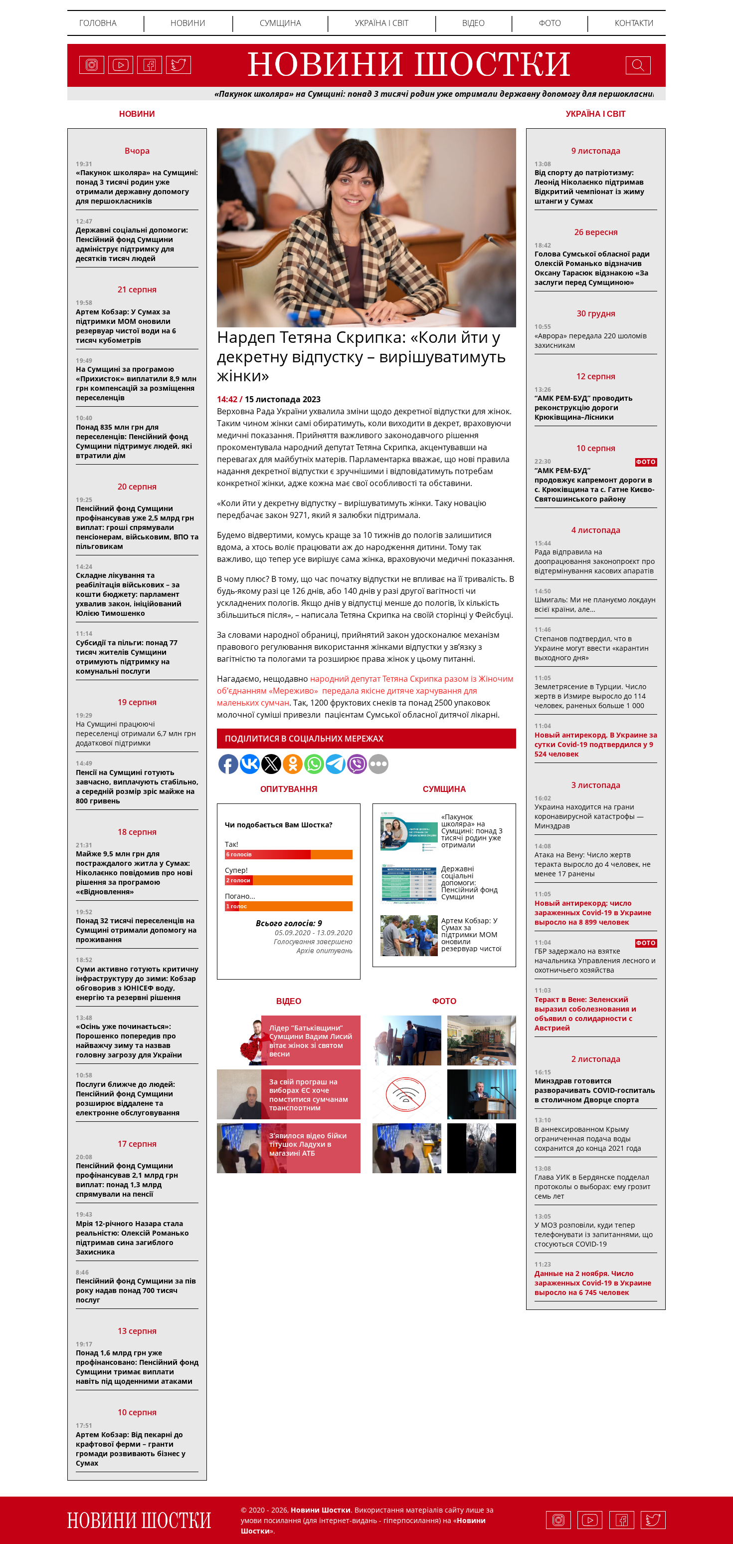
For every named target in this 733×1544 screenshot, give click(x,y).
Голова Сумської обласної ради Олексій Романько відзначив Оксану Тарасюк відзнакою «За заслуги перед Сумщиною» (592, 268)
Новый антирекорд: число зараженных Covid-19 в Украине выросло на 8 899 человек (593, 912)
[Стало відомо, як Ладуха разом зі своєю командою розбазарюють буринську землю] (406, 1040)
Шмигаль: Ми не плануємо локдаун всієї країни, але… (595, 604)
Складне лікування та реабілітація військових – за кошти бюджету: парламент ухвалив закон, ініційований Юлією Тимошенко (129, 594)
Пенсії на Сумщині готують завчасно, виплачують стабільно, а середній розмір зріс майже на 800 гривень (137, 786)
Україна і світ (381, 22)
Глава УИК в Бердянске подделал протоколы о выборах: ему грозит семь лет (593, 1186)
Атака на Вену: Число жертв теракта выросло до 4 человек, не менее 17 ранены (593, 864)
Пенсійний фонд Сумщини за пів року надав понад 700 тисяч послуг (136, 1290)
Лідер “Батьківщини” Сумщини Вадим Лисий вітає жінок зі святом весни (310, 1041)
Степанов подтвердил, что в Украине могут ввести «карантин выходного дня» (592, 648)
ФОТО (444, 1001)
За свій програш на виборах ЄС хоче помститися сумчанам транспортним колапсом (308, 1099)
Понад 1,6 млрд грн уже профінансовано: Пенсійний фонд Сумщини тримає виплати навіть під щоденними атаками (137, 1367)
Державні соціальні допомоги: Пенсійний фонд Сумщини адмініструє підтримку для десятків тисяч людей (132, 244)
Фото (550, 22)
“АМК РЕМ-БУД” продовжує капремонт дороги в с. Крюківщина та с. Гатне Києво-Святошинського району (595, 485)
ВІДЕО (288, 1001)
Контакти (634, 22)
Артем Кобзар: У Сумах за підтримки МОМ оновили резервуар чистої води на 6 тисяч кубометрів (126, 326)
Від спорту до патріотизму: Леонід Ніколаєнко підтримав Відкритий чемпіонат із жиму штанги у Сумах (589, 187)
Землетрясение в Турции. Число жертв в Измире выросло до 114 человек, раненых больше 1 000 (590, 696)
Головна (98, 22)
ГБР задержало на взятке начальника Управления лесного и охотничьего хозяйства (595, 960)
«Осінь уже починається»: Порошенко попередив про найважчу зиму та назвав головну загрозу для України (129, 1040)
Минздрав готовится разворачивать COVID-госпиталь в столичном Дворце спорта (595, 1090)
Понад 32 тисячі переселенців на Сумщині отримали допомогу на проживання (136, 930)
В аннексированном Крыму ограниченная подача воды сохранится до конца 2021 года (588, 1138)
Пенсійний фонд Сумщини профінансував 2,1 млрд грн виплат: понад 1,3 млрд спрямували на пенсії (127, 1180)
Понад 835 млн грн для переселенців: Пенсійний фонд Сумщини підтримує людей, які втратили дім (134, 441)
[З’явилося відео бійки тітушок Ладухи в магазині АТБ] (406, 1148)
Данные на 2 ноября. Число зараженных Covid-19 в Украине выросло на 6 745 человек (593, 1283)
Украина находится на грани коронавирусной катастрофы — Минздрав (589, 816)
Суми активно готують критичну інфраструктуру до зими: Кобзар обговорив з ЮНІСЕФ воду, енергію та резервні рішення (137, 983)
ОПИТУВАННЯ (289, 789)
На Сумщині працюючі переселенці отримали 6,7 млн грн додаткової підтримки (136, 733)
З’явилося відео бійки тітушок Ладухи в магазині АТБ (308, 1144)
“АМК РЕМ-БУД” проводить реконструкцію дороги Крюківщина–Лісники (584, 407)
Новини (188, 22)
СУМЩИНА (444, 789)
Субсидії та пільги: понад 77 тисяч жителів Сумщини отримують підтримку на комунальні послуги (127, 657)
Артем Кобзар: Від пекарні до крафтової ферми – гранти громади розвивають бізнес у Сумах (130, 1449)
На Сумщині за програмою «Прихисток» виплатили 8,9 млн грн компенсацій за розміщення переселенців (136, 383)
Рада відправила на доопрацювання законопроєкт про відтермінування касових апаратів (595, 561)
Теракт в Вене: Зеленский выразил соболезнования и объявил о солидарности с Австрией (585, 1013)
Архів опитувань (325, 950)
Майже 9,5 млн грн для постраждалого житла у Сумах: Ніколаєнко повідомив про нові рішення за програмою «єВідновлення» (134, 872)
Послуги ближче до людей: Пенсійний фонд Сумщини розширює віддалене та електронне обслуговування (128, 1098)
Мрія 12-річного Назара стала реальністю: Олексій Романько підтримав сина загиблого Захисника (132, 1238)
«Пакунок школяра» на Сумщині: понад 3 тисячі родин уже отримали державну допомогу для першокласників (392, 93)
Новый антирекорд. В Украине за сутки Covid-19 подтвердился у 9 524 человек (596, 744)
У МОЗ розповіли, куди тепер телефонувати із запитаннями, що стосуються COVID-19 (594, 1234)
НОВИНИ (137, 114)
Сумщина (280, 22)
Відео (473, 22)
